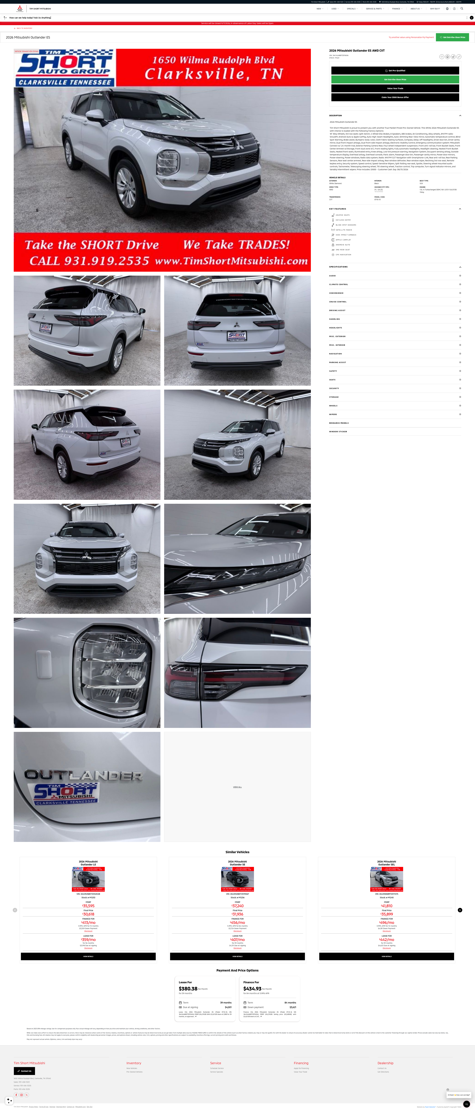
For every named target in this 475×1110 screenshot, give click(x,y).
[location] (379, 2)
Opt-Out (89, 1107)
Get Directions (383, 1072)
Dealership (385, 1063)
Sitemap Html (61, 1107)
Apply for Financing (301, 1068)
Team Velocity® (430, 1107)
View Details (88, 956)
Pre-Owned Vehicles (134, 1072)
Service (215, 1063)
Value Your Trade (300, 1072)
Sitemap (52, 1107)
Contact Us (26, 1071)
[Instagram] (21, 1094)
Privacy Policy (33, 1107)
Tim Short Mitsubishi (21, 1107)
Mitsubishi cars (80, 1107)
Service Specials (216, 1072)
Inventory (134, 1063)
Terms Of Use (43, 1107)
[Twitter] (26, 1094)
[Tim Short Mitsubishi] (35, 8)
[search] (462, 8)
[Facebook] (16, 1094)
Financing (301, 1063)
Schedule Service (217, 1068)
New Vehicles (132, 1068)
